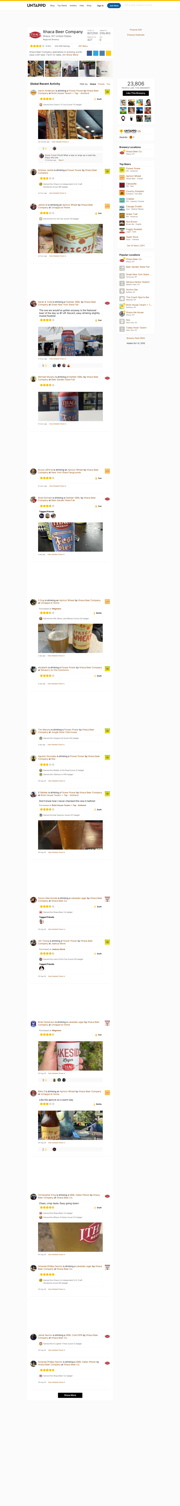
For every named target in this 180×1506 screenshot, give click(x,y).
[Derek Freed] (54, 148)
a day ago (41, 554)
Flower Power (76, 90)
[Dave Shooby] (131, 119)
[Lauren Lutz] (131, 103)
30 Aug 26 (42, 781)
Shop (89, 5)
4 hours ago (42, 359)
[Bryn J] (64, 365)
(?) (139, 131)
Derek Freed (50, 155)
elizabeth (43, 667)
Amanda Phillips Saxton (50, 1266)
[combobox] (138, 5)
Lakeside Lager (78, 898)
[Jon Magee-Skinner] (148, 119)
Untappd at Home (60, 207)
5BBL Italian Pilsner (79, 1195)
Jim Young (43, 941)
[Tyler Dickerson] (64, 1080)
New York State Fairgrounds (66, 472)
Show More (72, 54)
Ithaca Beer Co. (59, 901)
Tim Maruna (44, 729)
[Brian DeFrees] (139, 111)
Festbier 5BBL (73, 302)
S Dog (41, 600)
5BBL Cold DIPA (74, 1335)
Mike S (41, 1091)
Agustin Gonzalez (47, 756)
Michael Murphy (46, 377)
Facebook (89, 53)
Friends (101, 84)
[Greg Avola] (123, 103)
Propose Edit (136, 29)
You (108, 84)
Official (102, 46)
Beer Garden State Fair (63, 379)
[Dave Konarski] (54, 365)
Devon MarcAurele (47, 898)
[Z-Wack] (131, 111)
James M (42, 205)
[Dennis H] (59, 365)
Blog (52, 5)
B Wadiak (43, 792)
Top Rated (62, 5)
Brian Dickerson (46, 1022)
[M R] (139, 103)
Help (82, 5)
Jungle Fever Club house (64, 732)
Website (108, 53)
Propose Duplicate (135, 35)
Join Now (114, 5)
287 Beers (83, 46)
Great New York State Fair (65, 304)
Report (61, 160)
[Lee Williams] (148, 103)
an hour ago (42, 193)
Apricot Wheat (69, 205)
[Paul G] (148, 111)
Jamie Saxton (45, 1335)
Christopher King (47, 1195)
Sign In (100, 5)
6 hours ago (42, 424)
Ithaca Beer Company (89, 600)
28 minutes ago (44, 142)
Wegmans (56, 608)
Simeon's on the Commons (55, 670)
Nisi (53, 759)
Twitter (95, 53)
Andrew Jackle (45, 170)
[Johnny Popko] (123, 119)
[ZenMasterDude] (68, 365)
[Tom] (54, 1149)
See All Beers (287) (136, 245)
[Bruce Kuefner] (123, 111)
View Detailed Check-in (60, 142)
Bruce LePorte (45, 470)
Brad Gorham (45, 497)
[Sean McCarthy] (139, 119)
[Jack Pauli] (54, 1080)
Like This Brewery (135, 93)
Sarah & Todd (45, 302)
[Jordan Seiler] (59, 1080)
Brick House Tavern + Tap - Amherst (70, 93)
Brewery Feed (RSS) (136, 338)
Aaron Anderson (46, 90)
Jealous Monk (58, 943)
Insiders (73, 5)
